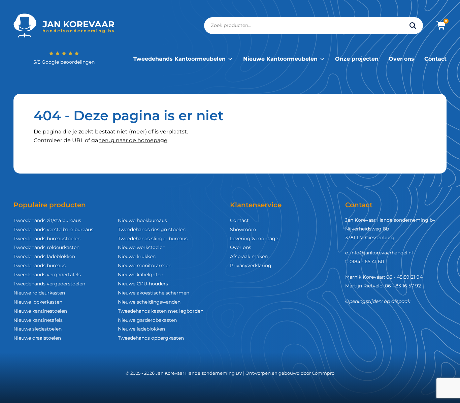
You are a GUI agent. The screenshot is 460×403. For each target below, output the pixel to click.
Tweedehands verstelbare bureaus (53, 229)
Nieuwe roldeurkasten (39, 293)
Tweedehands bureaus (39, 265)
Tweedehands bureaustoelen (46, 239)
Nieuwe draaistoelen (37, 338)
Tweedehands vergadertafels (47, 275)
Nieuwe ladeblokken (141, 329)
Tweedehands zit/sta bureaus (47, 220)
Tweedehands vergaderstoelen (49, 284)
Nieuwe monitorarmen (144, 265)
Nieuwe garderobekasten (147, 320)
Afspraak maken (249, 256)
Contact (435, 59)
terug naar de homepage (133, 140)
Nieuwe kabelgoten (140, 275)
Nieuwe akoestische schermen (153, 293)
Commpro (323, 373)
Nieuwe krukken (137, 256)
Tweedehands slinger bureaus (153, 239)
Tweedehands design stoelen (152, 229)
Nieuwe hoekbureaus (142, 220)
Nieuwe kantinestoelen (40, 311)
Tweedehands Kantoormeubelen (179, 59)
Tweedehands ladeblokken (44, 256)
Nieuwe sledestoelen (37, 329)
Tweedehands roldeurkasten (46, 247)
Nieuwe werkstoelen (141, 247)
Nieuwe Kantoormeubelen (280, 59)
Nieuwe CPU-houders (143, 284)
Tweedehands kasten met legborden (160, 311)
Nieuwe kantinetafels (38, 320)
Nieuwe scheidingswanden (149, 302)
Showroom (243, 229)
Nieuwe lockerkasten (37, 302)
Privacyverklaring (250, 265)
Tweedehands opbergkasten (151, 338)
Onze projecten (357, 59)
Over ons (401, 59)
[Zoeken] (413, 25)
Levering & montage (254, 239)
